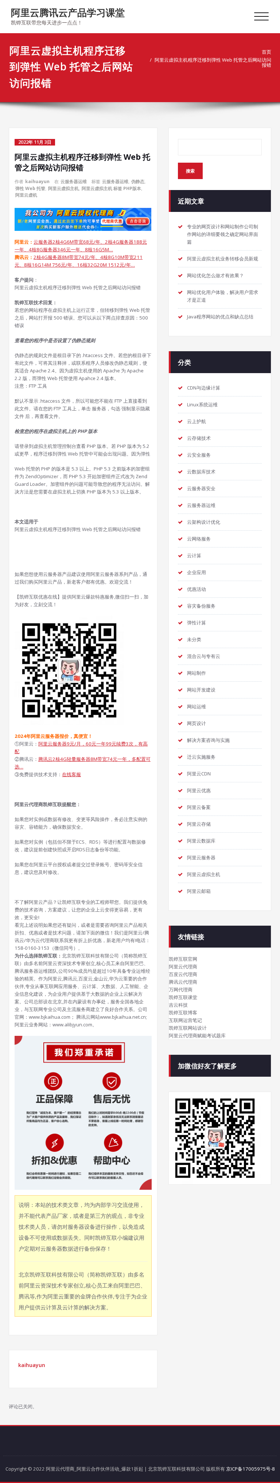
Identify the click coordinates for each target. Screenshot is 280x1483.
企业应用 (196, 572)
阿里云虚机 (26, 195)
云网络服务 (199, 538)
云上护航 (196, 421)
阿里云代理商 (183, 966)
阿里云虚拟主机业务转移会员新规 (222, 258)
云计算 (194, 555)
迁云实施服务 (201, 757)
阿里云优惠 (199, 790)
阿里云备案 (199, 807)
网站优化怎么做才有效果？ (215, 275)
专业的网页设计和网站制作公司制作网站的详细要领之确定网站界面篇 (222, 234)
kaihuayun (37, 181)
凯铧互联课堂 (183, 997)
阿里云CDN (199, 773)
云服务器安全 (201, 488)
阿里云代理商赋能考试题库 (197, 1035)
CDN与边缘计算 (203, 387)
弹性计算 (196, 622)
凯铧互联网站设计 (188, 1028)
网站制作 (196, 673)
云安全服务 (199, 455)
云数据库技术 (201, 471)
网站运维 (196, 706)
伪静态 (137, 181)
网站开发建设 (201, 689)
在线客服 (71, 774)
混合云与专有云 (203, 656)
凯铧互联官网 (183, 959)
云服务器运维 (74, 181)
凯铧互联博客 (183, 1012)
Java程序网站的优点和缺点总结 (220, 316)
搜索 (190, 171)
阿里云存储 (199, 824)
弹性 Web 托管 (30, 188)
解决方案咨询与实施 (208, 740)
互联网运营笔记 (185, 1020)
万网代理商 (180, 989)
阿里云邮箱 (199, 891)
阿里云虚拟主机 (63, 188)
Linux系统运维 (202, 404)
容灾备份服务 (201, 606)
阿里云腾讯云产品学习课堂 (68, 12)
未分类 (194, 639)
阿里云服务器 (201, 857)
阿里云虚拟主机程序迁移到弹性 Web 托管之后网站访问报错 (213, 62)
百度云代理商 (183, 974)
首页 (266, 52)
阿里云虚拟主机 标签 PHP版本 (111, 188)
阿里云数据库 (201, 840)
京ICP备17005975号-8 (250, 1468)
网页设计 (196, 723)
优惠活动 (196, 589)
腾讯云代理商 (183, 982)
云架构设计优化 (203, 522)
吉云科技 (178, 1005)
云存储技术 (199, 438)
